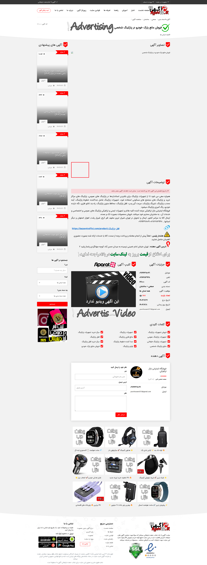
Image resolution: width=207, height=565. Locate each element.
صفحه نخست (143, 10)
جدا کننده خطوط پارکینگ (123, 341)
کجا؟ (66, 277)
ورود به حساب (147, 2)
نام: (125, 371)
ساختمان (146, 19)
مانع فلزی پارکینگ (126, 336)
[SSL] (136, 550)
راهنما (116, 10)
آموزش (124, 10)
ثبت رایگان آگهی (44, 10)
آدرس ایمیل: (122, 382)
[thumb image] (80, 170)
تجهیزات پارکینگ (126, 332)
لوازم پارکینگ (128, 346)
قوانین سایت (95, 10)
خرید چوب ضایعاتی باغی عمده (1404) (54, 113)
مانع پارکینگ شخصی (158, 346)
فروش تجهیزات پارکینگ (157, 332)
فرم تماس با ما (45, 527)
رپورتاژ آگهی (81, 10)
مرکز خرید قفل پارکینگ (90, 341)
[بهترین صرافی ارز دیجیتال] (52, 325)
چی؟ (66, 264)
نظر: (125, 393)
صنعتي (154, 19)
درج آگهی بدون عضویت (85, 528)
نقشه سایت (109, 542)
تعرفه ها (107, 10)
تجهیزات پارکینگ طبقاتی (156, 341)
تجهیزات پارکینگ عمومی (156, 336)
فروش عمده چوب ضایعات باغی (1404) (54, 154)
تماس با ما (59, 10)
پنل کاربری (89, 532)
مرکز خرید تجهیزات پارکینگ (88, 332)
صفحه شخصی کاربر (157, 379)
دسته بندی (161, 19)
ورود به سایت (88, 539)
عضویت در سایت (161, 2)
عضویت (90, 535)
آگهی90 (167, 19)
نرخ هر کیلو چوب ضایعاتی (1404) (54, 236)
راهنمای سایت (108, 539)
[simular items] (52, 67)
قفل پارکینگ (94, 336)
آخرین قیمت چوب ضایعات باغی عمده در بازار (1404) (53, 72)
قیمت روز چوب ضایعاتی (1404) (55, 195)
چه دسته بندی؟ (62, 290)
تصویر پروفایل (137, 379)
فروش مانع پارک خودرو (90, 346)
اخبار (133, 10)
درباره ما (70, 10)
